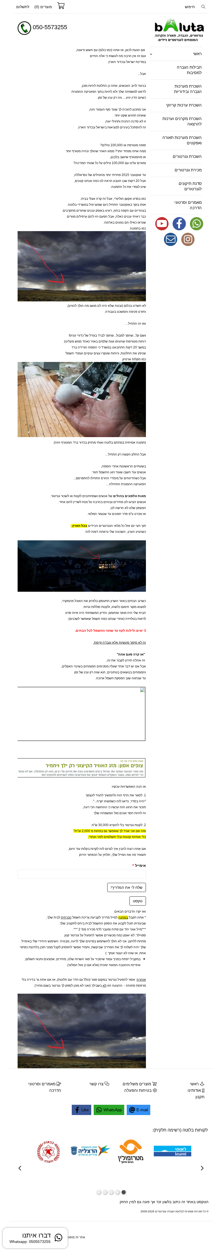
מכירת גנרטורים (188, 170)
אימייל (139, 865)
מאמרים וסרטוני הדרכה (188, 205)
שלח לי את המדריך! (126, 887)
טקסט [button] (137, 901)
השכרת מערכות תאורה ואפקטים (182, 140)
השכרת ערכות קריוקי (184, 105)
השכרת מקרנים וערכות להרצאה (182, 121)
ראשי (197, 53)
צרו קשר (97, 1084)
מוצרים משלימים (137, 1084)
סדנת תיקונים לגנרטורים (190, 186)
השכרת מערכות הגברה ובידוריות (188, 89)
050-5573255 (50, 27)
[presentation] (19, 1169)
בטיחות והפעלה (138, 1090)
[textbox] (87, 30)
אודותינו (195, 1090)
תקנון (199, 1096)
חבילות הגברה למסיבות (189, 70)
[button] (124, 1192)
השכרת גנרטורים (187, 156)
